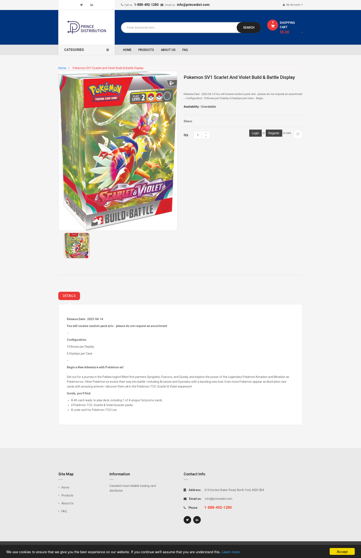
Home (65, 487)
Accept (342, 551)
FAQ (64, 511)
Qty (186, 135)
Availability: (192, 106)
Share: (188, 121)
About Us (67, 503)
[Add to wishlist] (298, 134)
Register (274, 133)
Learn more (231, 551)
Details (69, 296)
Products (67, 495)
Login (255, 133)
